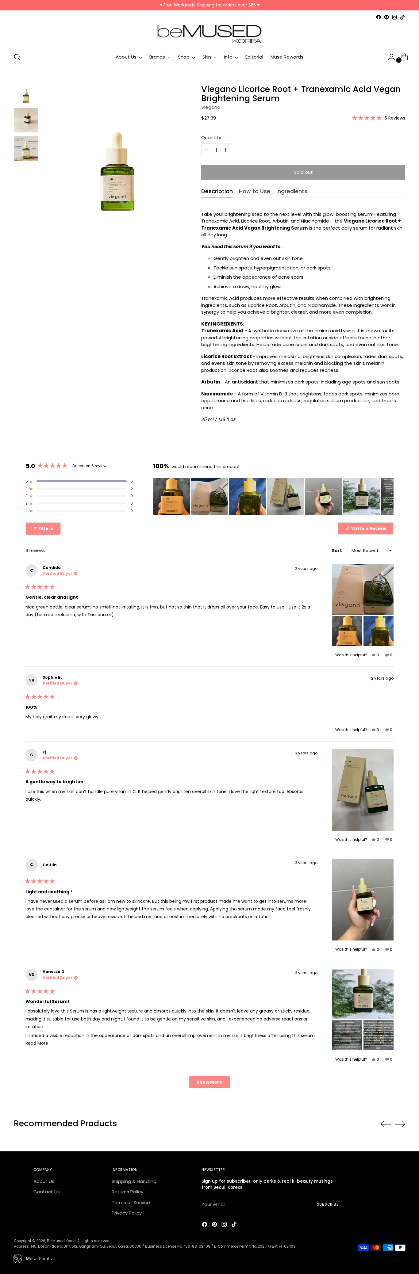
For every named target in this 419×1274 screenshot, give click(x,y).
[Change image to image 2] (26, 120)
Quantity (211, 137)
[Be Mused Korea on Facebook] (378, 17)
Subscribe (328, 1204)
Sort (337, 550)
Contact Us (46, 1191)
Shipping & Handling (134, 1181)
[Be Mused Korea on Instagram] (394, 17)
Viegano (210, 107)
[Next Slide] (389, 496)
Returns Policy (127, 1191)
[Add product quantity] (207, 150)
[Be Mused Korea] (209, 34)
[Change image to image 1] (26, 92)
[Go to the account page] (389, 57)
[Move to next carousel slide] (400, 1124)
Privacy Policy (127, 1213)
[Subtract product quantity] (225, 150)
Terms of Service (131, 1202)
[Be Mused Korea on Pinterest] (386, 17)
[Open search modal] (17, 57)
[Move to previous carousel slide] (386, 1124)
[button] (378, 117)
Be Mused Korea (61, 1240)
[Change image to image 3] (26, 148)
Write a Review (372, 530)
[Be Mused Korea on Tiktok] (402, 17)
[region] (273, 496)
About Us (43, 1181)
